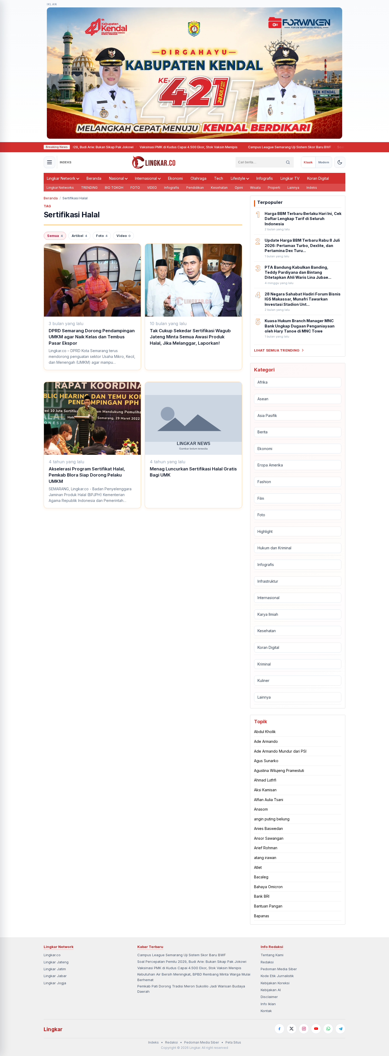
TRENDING (89, 188)
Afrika (262, 382)
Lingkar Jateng (56, 962)
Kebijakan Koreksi (275, 983)
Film (260, 498)
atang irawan (265, 857)
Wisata (255, 188)
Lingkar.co (52, 955)
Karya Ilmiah (267, 614)
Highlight (265, 531)
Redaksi (267, 962)
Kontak (266, 1011)
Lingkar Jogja (55, 983)
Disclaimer (269, 997)
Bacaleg (261, 877)
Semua (55, 236)
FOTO (135, 188)
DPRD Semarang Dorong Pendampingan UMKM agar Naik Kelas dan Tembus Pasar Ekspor (92, 337)
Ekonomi (175, 178)
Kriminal (264, 664)
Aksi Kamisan (265, 790)
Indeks (311, 188)
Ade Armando (266, 741)
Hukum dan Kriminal (274, 548)
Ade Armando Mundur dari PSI (280, 751)
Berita (262, 432)
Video (123, 236)
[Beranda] (153, 162)
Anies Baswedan (268, 828)
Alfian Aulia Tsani (268, 799)
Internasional (146, 178)
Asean (262, 399)
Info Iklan (268, 1004)
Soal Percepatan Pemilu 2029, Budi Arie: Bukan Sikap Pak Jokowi (191, 961)
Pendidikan (195, 188)
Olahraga (198, 178)
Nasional (116, 178)
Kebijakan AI (271, 990)
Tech (218, 178)
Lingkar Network (61, 178)
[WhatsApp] (328, 1029)
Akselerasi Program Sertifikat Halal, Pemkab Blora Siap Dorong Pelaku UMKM (87, 475)
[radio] (308, 162)
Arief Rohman (265, 848)
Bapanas (261, 916)
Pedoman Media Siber (279, 969)
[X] (292, 1029)
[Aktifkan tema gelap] (339, 162)
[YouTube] (316, 1029)
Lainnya (293, 188)
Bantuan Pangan (268, 906)
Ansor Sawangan (268, 838)
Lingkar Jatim (55, 969)
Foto (101, 236)
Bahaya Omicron (268, 886)
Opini (239, 188)
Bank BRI (261, 896)
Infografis (264, 178)
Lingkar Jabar (55, 976)
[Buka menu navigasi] (49, 162)
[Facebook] (279, 1029)
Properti (274, 188)
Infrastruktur (267, 581)
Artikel (79, 236)
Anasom (261, 809)
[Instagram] (304, 1029)
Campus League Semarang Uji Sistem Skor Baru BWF (273, 147)
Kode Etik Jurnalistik (277, 976)
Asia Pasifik (267, 415)
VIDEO (152, 188)
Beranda (94, 178)
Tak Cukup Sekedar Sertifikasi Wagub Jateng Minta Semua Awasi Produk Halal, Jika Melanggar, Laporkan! (190, 337)
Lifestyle (238, 178)
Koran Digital (318, 178)
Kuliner (263, 680)
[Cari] (288, 162)
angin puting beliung (272, 819)
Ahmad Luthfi (265, 780)
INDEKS (66, 162)
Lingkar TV (290, 178)
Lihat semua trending (277, 350)
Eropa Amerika (270, 465)
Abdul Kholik (265, 731)
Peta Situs (233, 1042)
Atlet (258, 867)
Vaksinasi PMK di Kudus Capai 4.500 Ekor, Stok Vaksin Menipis (172, 147)
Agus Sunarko (266, 760)
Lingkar (53, 1029)
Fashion (264, 481)
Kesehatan (219, 188)
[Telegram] (340, 1029)
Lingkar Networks (60, 188)
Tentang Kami (272, 955)
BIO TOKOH (114, 188)
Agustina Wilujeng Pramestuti (279, 770)
